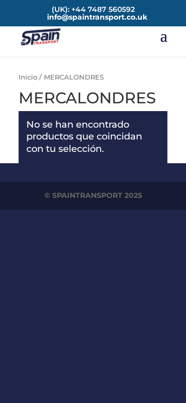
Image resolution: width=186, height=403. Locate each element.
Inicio (28, 77)
